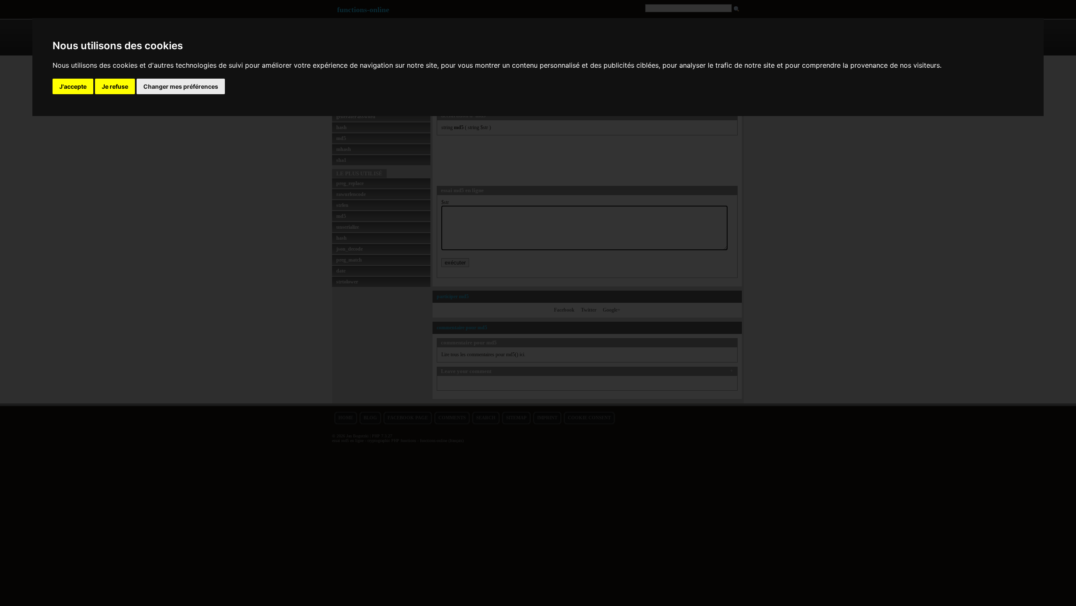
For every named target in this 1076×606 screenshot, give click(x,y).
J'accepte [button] (73, 86)
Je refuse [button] (115, 86)
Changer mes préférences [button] (180, 86)
